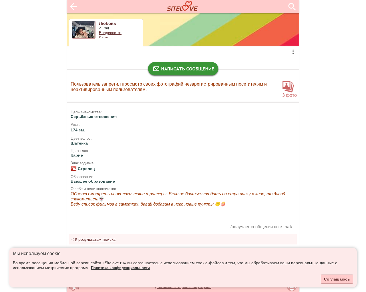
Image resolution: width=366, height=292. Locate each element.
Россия (103, 37)
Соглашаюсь (337, 279)
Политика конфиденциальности (120, 268)
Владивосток (110, 33)
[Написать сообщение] (183, 70)
